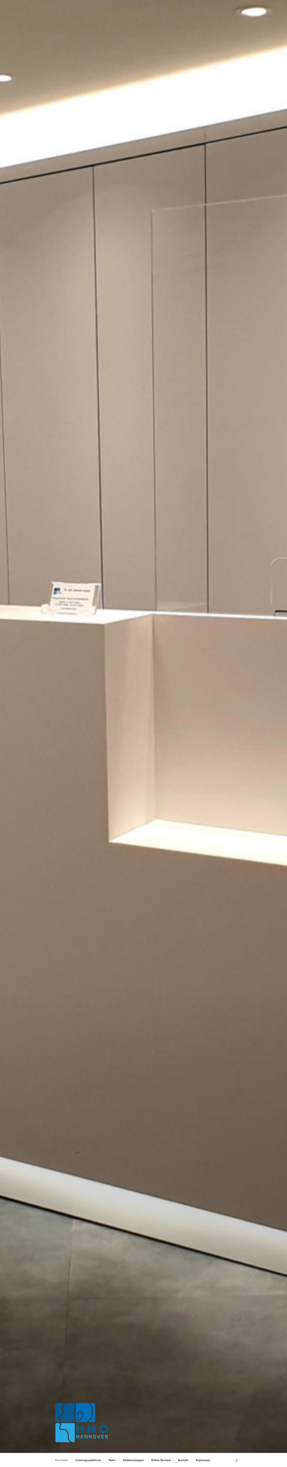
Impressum (203, 1460)
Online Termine (161, 1460)
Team (111, 1460)
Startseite (61, 1460)
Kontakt (183, 1460)
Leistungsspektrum (88, 1460)
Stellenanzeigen (133, 1460)
